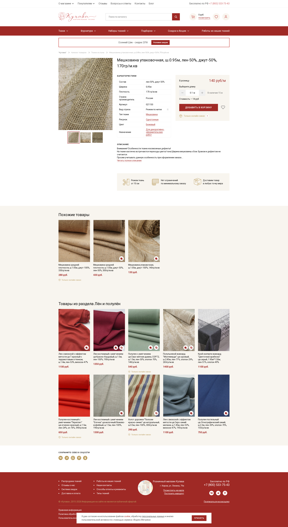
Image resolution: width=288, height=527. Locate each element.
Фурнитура (87, 30)
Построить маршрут (174, 493)
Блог (151, 3)
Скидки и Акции (177, 30)
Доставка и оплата (71, 493)
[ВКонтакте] (61, 458)
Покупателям (85, 3)
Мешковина (152, 114)
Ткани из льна (98, 52)
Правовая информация (70, 510)
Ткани (61, 30)
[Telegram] (67, 458)
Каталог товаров (78, 52)
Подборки (146, 30)
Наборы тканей (116, 30)
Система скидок (69, 489)
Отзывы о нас (68, 485)
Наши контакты (104, 485)
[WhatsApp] (73, 458)
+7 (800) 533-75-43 (219, 3)
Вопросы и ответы (121, 3)
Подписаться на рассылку (217, 501)
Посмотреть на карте (173, 490)
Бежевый (150, 124)
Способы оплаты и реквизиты (111, 489)
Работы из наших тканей (216, 30)
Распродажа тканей (71, 481)
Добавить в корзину (198, 107)
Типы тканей (103, 493)
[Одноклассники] (85, 458)
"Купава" (62, 52)
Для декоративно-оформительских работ (155, 132)
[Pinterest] (79, 458)
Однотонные (152, 119)
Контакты (140, 3)
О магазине (64, 3)
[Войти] (226, 16)
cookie (127, 516)
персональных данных (153, 516)
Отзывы (103, 3)
